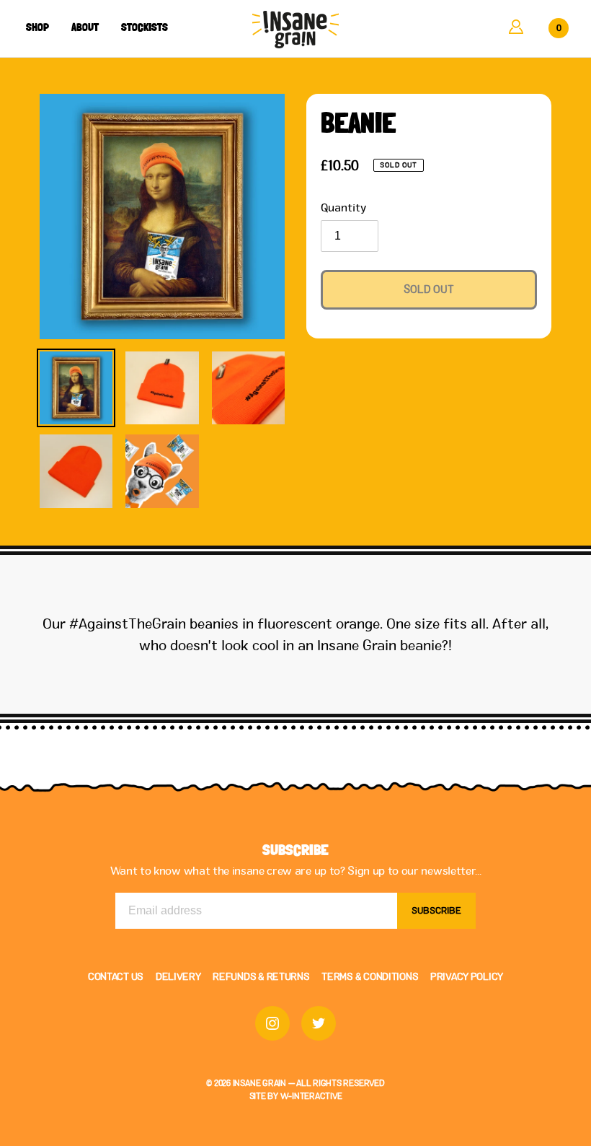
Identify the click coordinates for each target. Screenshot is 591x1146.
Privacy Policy (466, 976)
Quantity (343, 207)
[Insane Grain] (295, 29)
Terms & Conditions (369, 976)
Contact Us (115, 976)
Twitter (318, 1023)
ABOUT (85, 27)
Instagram (272, 1023)
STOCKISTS (144, 27)
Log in (516, 26)
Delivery (178, 976)
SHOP (37, 27)
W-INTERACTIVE (311, 1095)
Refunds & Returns (261, 976)
